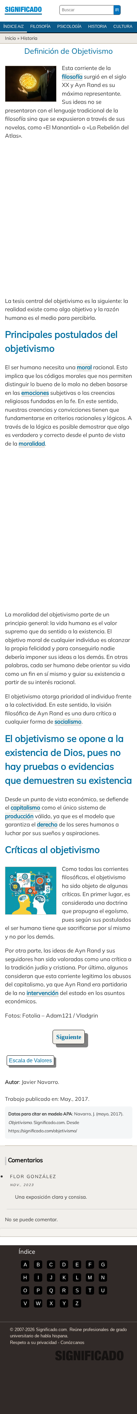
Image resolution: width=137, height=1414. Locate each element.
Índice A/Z (13, 26)
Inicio (10, 38)
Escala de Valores (30, 1060)
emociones (35, 392)
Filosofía (40, 26)
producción (19, 816)
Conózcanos (72, 1342)
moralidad (32, 443)
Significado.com (23, 10)
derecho (47, 824)
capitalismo (25, 807)
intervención (43, 992)
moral (84, 367)
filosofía (72, 76)
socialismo (68, 721)
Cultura (122, 26)
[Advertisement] (68, 218)
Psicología (69, 26)
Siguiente (68, 1036)
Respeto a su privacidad (33, 1342)
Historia (97, 26)
